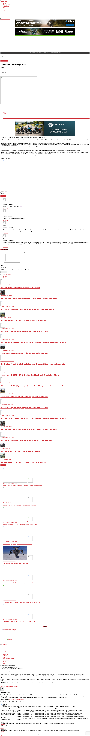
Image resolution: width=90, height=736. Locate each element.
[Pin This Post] (46, 107)
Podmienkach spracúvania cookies (16, 699)
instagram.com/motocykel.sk (56, 52)
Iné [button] (1, 735)
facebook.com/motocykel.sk (44, 52)
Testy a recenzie (6, 4)
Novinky (4, 3)
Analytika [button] (2, 728)
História (4, 7)
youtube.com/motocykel (33, 52)
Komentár (2, 260)
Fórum (4, 663)
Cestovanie (5, 5)
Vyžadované (4, 704)
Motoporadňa (6, 6)
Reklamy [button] (2, 731)
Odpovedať (5, 208)
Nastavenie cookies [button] (4, 686)
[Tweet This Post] (46, 106)
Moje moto (5, 661)
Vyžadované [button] (3, 703)
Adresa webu (3, 267)
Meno (2, 263)
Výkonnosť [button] (2, 724)
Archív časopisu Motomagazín (8, 658)
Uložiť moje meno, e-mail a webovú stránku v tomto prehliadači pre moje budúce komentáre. (21, 269)
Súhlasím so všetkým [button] (13, 686)
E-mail (2, 265)
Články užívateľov (6, 660)
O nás (4, 10)
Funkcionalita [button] (3, 721)
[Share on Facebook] (46, 105)
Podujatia (5, 9)
